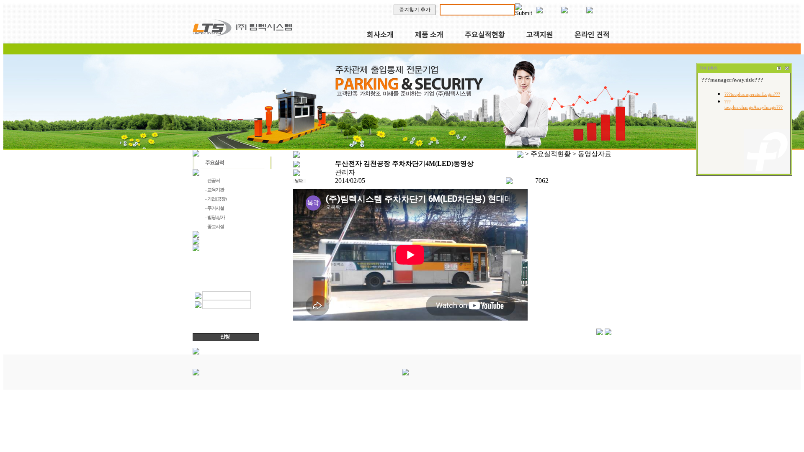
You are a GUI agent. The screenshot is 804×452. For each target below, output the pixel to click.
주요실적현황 (485, 34)
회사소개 (380, 34)
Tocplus (708, 68)
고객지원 (539, 34)
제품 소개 (429, 34)
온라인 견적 (592, 34)
